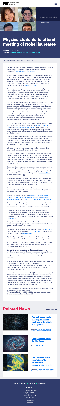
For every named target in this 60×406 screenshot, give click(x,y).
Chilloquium (11, 218)
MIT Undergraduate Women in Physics (38, 199)
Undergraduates (21, 52)
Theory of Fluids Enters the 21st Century (41, 340)
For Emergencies (30, 402)
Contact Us (32, 383)
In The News (13, 52)
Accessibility (42, 383)
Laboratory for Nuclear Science (24, 127)
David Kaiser (38, 231)
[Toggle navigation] (45, 3)
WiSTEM (38, 52)
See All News (51, 309)
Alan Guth (48, 229)
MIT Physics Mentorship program (27, 197)
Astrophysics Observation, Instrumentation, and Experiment (41, 330)
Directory (23, 383)
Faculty (43, 329)
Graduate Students (30, 52)
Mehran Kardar (27, 233)
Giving (16, 383)
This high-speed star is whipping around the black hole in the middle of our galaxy (42, 321)
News (8, 60)
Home (4, 60)
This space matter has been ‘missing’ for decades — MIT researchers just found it (42, 361)
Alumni (32, 371)
